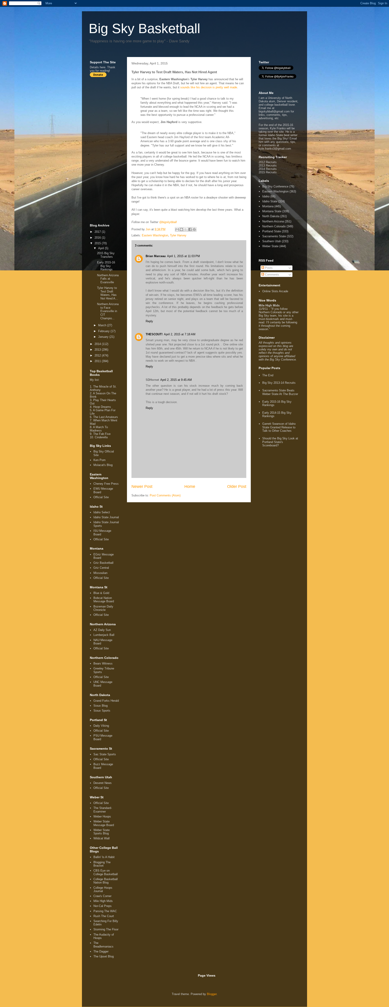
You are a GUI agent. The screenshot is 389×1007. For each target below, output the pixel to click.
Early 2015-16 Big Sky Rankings (106, 266)
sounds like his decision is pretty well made (208, 87)
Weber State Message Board (103, 823)
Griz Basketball (103, 562)
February (104, 331)
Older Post (236, 486)
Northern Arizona (273, 221)
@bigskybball (168, 222)
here (102, 67)
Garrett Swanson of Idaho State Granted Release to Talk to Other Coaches (279, 427)
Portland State (271, 231)
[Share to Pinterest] (194, 229)
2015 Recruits (268, 172)
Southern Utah (271, 241)
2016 (98, 237)
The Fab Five (102, 434)
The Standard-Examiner (102, 809)
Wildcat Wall (101, 838)
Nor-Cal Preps (102, 906)
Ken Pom (99, 460)
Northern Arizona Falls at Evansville (108, 279)
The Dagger (101, 951)
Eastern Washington (155, 235)
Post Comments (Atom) (165, 495)
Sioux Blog (100, 705)
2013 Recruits (268, 165)
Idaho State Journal (106, 517)
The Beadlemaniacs (103, 944)
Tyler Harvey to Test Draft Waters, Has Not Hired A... (107, 293)
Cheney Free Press (106, 483)
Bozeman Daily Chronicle (103, 608)
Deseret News (102, 783)
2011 (98, 361)
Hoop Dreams (102, 407)
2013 (98, 349)
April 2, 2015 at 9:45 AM (176, 379)
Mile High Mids (103, 901)
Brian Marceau (156, 256)
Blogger (212, 994)
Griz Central (101, 567)
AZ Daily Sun (102, 630)
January (103, 336)
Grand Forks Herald (106, 700)
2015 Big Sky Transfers (106, 254)
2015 (98, 243)
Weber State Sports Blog (101, 831)
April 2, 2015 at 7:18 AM (179, 334)
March (102, 325)
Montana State (271, 211)
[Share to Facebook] (190, 229)
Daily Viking (101, 725)
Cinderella (101, 437)
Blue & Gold (101, 593)
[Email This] (177, 229)
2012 (98, 355)
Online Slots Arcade (275, 291)
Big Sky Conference (275, 186)
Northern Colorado (274, 226)
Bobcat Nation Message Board (103, 599)
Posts (268, 267)
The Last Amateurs (105, 417)
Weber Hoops (102, 816)
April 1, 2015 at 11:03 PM (183, 256)
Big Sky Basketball (144, 28)
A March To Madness (99, 428)
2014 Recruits (268, 169)
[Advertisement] (108, 150)
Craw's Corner (102, 896)
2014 (98, 344)
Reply (149, 321)
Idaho (265, 196)
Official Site (101, 497)
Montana (268, 206)
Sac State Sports (104, 754)
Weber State (270, 246)
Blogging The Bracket (102, 864)
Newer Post (141, 486)
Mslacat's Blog (103, 465)
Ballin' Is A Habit (104, 857)
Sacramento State (274, 236)
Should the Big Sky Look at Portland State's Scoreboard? (280, 442)
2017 (98, 231)
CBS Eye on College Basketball (105, 872)
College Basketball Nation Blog (105, 880)
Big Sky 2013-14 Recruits (279, 382)
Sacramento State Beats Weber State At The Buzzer (280, 392)
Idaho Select (101, 512)
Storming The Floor (105, 929)
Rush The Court (103, 916)
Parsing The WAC (105, 911)
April (101, 248)
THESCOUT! (154, 334)
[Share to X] (185, 229)
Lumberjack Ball (103, 635)
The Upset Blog (103, 956)
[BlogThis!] (181, 229)
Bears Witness (103, 663)
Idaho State (269, 201)
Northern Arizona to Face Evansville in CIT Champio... (108, 311)
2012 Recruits (268, 162)
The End (267, 375)
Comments (271, 274)
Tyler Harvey (178, 235)
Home (189, 486)
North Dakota (270, 216)
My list (94, 379)
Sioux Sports (101, 710)
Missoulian (100, 573)
